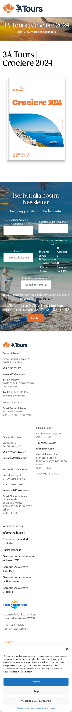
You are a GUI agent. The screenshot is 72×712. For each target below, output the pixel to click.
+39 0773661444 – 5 (14, 452)
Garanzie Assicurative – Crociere (17, 590)
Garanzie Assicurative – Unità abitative (17, 579)
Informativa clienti (13, 526)
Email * (18, 251)
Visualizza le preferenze (36, 701)
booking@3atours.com (14, 374)
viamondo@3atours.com (15, 458)
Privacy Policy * (43, 299)
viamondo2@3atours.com (16, 490)
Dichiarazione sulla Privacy (43, 708)
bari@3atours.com (45, 448)
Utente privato (44, 254)
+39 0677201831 (12, 368)
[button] (67, 649)
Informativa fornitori (14, 533)
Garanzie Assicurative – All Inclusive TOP (19, 558)
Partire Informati (12, 550)
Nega (36, 691)
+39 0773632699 (12, 484)
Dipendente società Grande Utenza (47, 265)
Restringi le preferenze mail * (53, 242)
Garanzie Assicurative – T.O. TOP (17, 569)
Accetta (36, 681)
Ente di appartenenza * (36, 278)
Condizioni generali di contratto (15, 541)
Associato (62, 254)
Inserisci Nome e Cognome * (18, 222)
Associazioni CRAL (62, 269)
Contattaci (8, 642)
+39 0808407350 (46, 443)
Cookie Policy (23, 708)
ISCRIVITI (35, 317)
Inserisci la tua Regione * (53, 222)
